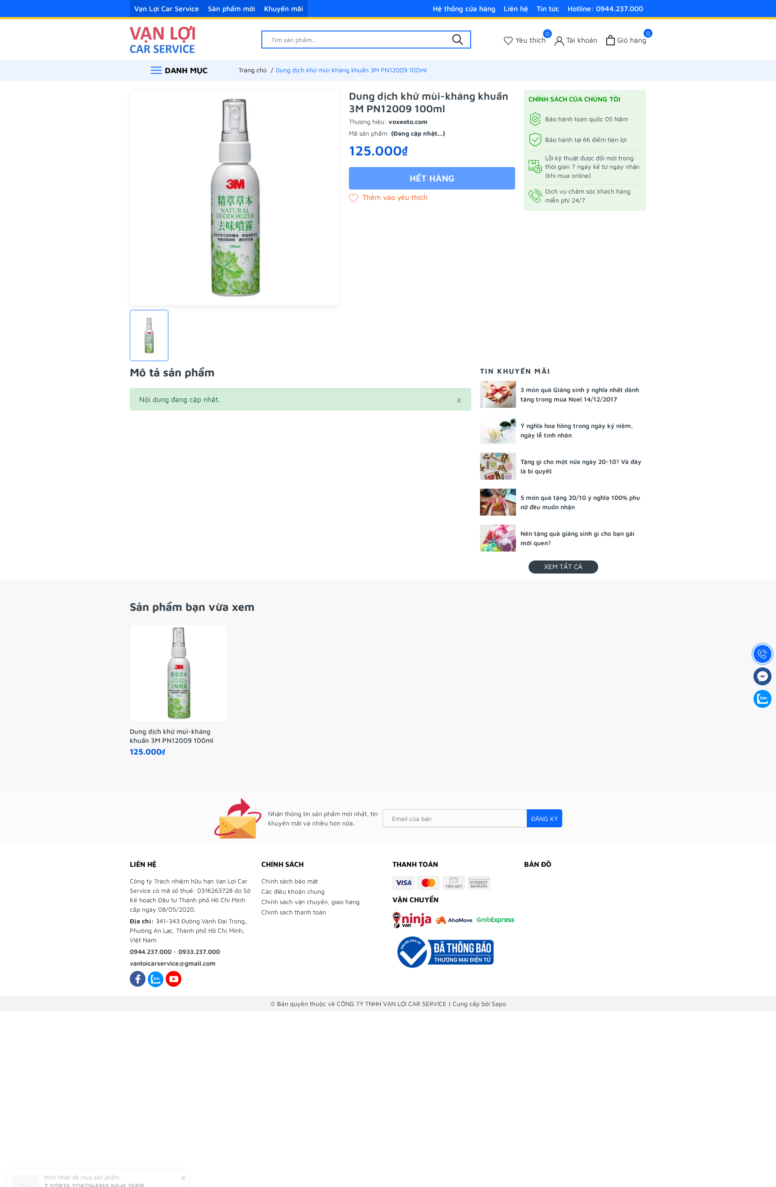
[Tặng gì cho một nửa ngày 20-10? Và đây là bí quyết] (498, 466)
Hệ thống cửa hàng (464, 8)
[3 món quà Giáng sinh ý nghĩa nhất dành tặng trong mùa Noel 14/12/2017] (498, 394)
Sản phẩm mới (231, 8)
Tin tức (548, 8)
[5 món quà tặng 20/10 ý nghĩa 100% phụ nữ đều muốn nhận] (498, 502)
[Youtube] (173, 979)
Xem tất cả (563, 566)
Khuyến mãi (283, 8)
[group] (235, 197)
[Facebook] (138, 979)
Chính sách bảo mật (289, 881)
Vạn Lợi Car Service (166, 8)
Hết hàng (432, 178)
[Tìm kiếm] (457, 39)
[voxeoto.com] (162, 39)
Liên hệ (516, 8)
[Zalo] (155, 979)
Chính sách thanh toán (293, 912)
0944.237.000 (151, 951)
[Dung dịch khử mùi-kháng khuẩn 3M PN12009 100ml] (179, 673)
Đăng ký (544, 818)
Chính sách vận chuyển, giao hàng (310, 901)
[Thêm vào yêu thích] (388, 197)
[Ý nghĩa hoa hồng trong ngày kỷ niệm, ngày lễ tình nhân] (498, 430)
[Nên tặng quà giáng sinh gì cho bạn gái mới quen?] (498, 538)
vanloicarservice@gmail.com (173, 963)
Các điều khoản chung (293, 891)
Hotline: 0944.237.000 (605, 8)
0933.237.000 (199, 951)
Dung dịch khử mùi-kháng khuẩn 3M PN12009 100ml (171, 736)
